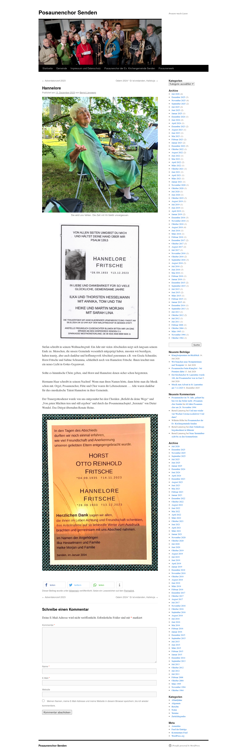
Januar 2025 (177, 113)
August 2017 (177, 246)
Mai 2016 (176, 272)
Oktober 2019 (178, 197)
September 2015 (179, 285)
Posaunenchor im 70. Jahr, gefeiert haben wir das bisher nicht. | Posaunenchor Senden (188, 400)
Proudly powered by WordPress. (186, 745)
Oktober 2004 (178, 328)
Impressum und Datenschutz (86, 68)
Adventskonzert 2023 (54, 80)
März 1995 (176, 331)
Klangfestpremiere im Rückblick (185, 355)
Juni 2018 (176, 230)
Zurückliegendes (179, 716)
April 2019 (176, 210)
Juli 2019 (176, 204)
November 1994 (179, 334)
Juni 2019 (176, 207)
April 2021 (176, 175)
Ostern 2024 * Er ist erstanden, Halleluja (137, 80)
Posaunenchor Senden (68, 12)
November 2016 (179, 253)
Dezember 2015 (178, 282)
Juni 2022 (176, 155)
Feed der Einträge (179, 729)
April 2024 (176, 123)
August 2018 (177, 227)
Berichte (175, 706)
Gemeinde (61, 68)
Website (46, 689)
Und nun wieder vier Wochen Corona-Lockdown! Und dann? (188, 413)
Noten (174, 709)
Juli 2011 (176, 321)
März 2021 (176, 178)
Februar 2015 (177, 298)
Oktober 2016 (178, 256)
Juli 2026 (176, 93)
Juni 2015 (176, 292)
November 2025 (179, 100)
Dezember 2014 (178, 305)
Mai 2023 (176, 136)
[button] (54, 585)
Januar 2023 (177, 142)
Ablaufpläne (177, 700)
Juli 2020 (176, 191)
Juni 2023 (176, 132)
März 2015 (176, 295)
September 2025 (179, 103)
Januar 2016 (177, 279)
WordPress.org (178, 735)
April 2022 (176, 162)
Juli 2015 (176, 289)
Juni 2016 (176, 269)
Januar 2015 (177, 302)
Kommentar (48, 624)
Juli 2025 (176, 106)
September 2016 (179, 259)
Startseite (47, 68)
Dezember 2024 (178, 116)
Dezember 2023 (178, 126)
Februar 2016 (177, 276)
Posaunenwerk (166, 68)
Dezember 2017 (178, 240)
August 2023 (177, 129)
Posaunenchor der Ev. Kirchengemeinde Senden (129, 68)
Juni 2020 (176, 194)
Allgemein (74, 590)
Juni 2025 (176, 110)
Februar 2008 (177, 324)
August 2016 (177, 263)
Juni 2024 (176, 119)
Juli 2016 (176, 266)
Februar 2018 (177, 236)
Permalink (129, 590)
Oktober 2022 (178, 149)
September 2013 (179, 308)
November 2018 (179, 220)
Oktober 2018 (178, 223)
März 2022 (176, 165)
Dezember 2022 (178, 145)
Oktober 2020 (178, 188)
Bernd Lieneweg (88, 92)
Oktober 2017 (178, 243)
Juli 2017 (176, 250)
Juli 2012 (176, 318)
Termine (175, 713)
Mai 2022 (176, 158)
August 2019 (177, 201)
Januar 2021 (177, 181)
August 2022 (177, 152)
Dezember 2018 (178, 217)
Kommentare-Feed (180, 732)
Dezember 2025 (178, 97)
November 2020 (179, 184)
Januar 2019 (177, 214)
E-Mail (46, 677)
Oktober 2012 (178, 315)
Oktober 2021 (178, 168)
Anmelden (176, 726)
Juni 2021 (176, 171)
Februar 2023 (177, 139)
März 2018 (176, 233)
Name (46, 666)
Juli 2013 (176, 311)
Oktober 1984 (178, 337)
